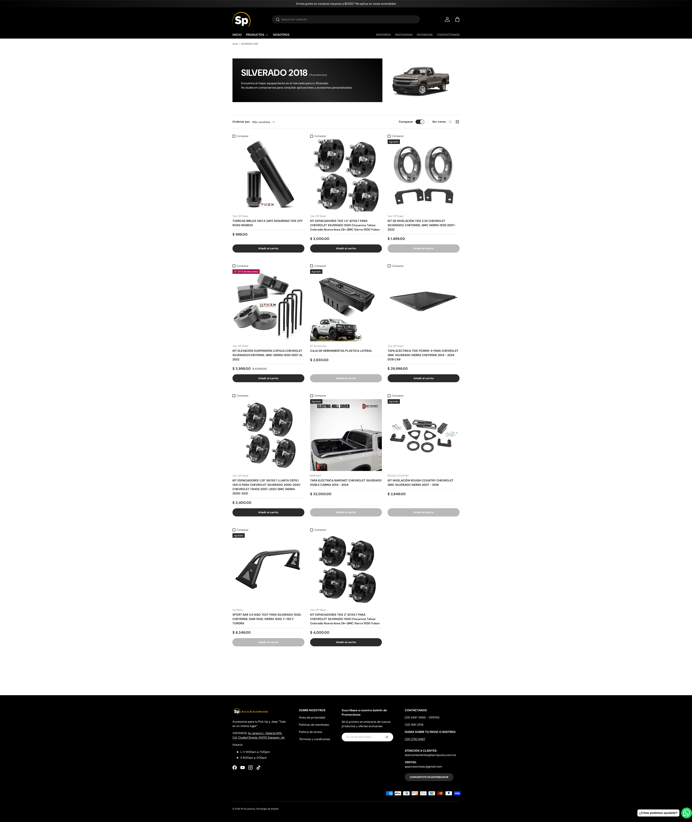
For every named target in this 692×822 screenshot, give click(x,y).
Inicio (235, 44)
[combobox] (346, 19)
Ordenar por (241, 122)
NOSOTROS (281, 35)
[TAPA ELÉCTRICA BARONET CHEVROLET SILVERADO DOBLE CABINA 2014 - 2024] (346, 435)
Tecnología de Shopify (267, 808)
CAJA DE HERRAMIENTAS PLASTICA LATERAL (341, 351)
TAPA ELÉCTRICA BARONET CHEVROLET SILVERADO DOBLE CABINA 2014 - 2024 (346, 483)
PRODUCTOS (255, 35)
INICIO (237, 35)
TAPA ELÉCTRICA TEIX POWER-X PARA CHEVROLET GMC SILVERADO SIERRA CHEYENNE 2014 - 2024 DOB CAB (423, 355)
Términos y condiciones (314, 739)
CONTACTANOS (448, 35)
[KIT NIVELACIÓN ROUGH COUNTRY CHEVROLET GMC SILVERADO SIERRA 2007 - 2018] (424, 435)
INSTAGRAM (403, 35)
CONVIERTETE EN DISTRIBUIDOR (429, 777)
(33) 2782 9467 (415, 739)
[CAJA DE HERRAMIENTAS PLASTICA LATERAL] (346, 305)
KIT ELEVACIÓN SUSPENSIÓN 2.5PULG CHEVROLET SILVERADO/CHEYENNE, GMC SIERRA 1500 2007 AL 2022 (267, 355)
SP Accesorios (248, 808)
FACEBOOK (425, 35)
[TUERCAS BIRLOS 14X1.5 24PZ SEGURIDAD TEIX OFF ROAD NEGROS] (268, 175)
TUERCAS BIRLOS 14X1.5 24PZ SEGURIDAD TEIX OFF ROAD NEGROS (267, 223)
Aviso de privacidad (312, 717)
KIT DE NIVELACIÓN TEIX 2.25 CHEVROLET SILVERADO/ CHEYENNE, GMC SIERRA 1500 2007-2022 (422, 225)
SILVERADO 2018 (249, 44)
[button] (457, 19)
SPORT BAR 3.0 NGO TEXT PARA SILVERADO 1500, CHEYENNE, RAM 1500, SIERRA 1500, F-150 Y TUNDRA (266, 619)
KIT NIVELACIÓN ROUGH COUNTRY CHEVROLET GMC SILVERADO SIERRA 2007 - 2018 (420, 483)
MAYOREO (383, 35)
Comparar (406, 122)
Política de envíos (310, 732)
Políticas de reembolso (314, 725)
